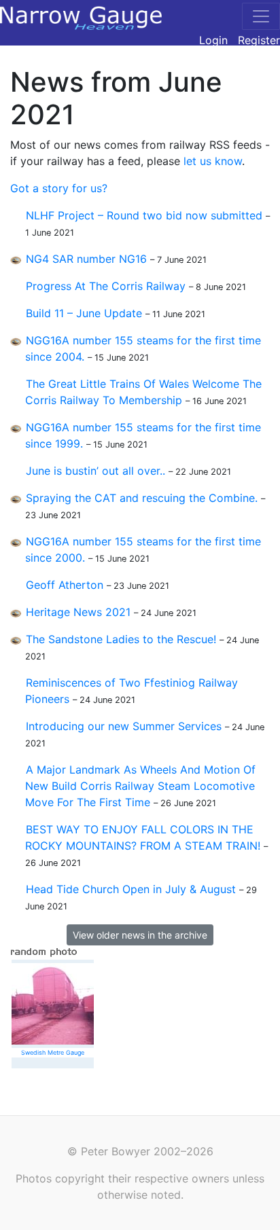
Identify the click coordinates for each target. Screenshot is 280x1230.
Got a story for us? (58, 188)
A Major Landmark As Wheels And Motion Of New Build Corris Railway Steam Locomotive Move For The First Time (140, 786)
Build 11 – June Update (84, 313)
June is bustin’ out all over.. (95, 470)
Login (213, 40)
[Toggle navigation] (261, 16)
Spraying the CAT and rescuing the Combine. (142, 498)
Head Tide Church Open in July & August (131, 889)
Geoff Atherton (64, 585)
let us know (212, 161)
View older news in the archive (140, 935)
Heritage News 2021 (78, 612)
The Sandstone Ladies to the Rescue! (121, 639)
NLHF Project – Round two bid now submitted (144, 215)
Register (259, 40)
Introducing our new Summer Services (124, 726)
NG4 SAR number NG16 (86, 259)
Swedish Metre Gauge (52, 1052)
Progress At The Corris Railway (106, 286)
